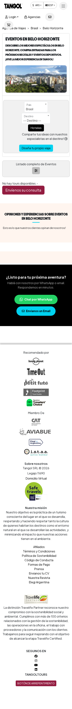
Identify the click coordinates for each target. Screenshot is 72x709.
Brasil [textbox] (29, 109)
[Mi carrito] (8, 25)
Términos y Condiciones (39, 551)
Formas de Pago (39, 564)
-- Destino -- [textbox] (32, 120)
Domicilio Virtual (36, 478)
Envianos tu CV (39, 573)
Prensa (39, 569)
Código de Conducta (39, 560)
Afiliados (39, 547)
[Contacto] (49, 17)
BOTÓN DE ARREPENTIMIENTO (36, 683)
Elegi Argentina (39, 582)
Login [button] (12, 17)
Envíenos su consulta (23, 190)
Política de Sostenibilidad (39, 556)
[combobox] (36, 107)
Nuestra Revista (39, 578)
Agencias (33, 17)
